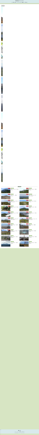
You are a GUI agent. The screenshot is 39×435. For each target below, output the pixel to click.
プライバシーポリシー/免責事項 (20, 2)
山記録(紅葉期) (12, 241)
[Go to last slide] (2, 6)
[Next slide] (4, 6)
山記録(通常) (30, 241)
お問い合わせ (26, 2)
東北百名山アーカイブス (19, 0)
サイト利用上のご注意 (14, 2)
